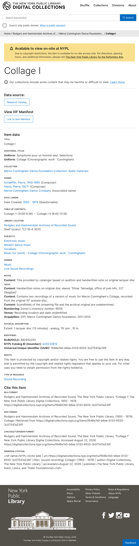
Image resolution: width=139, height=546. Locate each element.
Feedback (130, 542)
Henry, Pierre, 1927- (16, 186)
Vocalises (10, 249)
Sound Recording (15, 379)
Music (8, 264)
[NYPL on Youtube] (127, 515)
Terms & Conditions (95, 497)
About (132, 5)
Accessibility (73, 489)
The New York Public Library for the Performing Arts (94, 56)
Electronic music (14, 240)
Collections (100, 5)
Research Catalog (17, 102)
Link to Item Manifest (18, 119)
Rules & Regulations (118, 489)
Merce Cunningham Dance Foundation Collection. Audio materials (46, 171)
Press (70, 493)
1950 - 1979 (30, 202)
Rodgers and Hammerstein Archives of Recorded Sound (40, 225)
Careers (71, 497)
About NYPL (114, 493)
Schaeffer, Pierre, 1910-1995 (22, 182)
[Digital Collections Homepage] (34, 6)
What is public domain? (52, 25)
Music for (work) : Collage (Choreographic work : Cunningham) (44, 253)
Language (113, 497)
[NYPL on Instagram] (119, 515)
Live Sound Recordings (19, 268)
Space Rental (74, 501)
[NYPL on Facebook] (104, 515)
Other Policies (92, 493)
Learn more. (117, 82)
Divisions (118, 5)
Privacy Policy (92, 489)
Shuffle (84, 5)
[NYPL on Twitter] (111, 515)
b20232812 (50, 344)
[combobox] (61, 17)
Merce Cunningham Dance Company (27, 190)
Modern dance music (17, 245)
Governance (91, 501)
